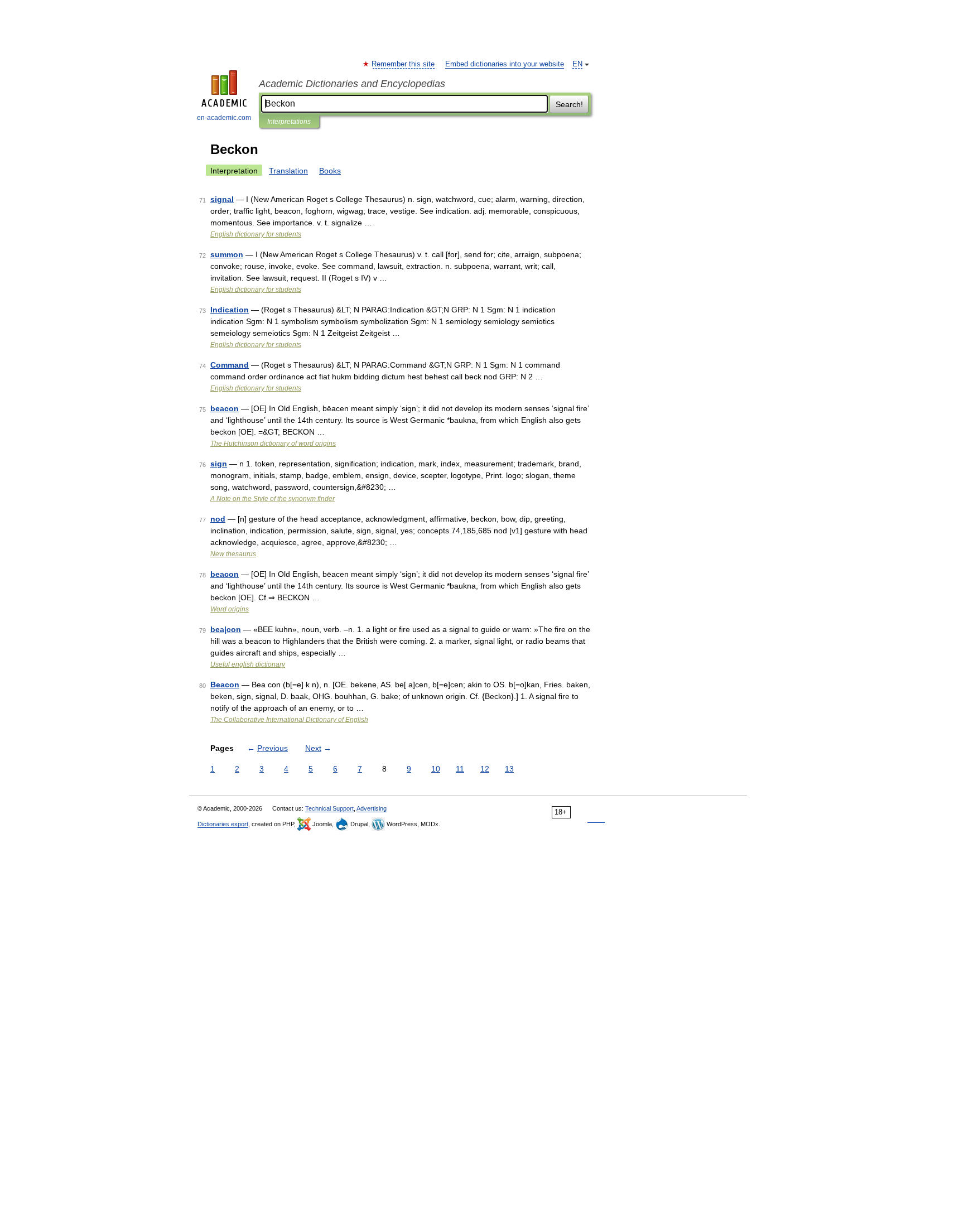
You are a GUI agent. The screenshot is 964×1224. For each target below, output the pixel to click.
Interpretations (289, 122)
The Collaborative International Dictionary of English (289, 720)
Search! (569, 104)
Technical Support (329, 808)
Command (229, 364)
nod (217, 518)
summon (226, 254)
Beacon (224, 684)
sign (218, 463)
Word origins (229, 609)
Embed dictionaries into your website (504, 64)
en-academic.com (224, 118)
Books (330, 170)
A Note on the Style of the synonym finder (272, 499)
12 (484, 768)
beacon (224, 408)
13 (509, 768)
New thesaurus (233, 554)
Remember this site (404, 64)
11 (460, 768)
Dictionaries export (222, 824)
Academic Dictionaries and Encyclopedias (352, 83)
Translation (288, 170)
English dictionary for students (255, 234)
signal (222, 199)
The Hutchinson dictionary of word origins (273, 443)
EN (577, 64)
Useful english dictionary (247, 664)
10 (435, 768)
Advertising (371, 808)
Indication (229, 309)
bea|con (225, 629)
